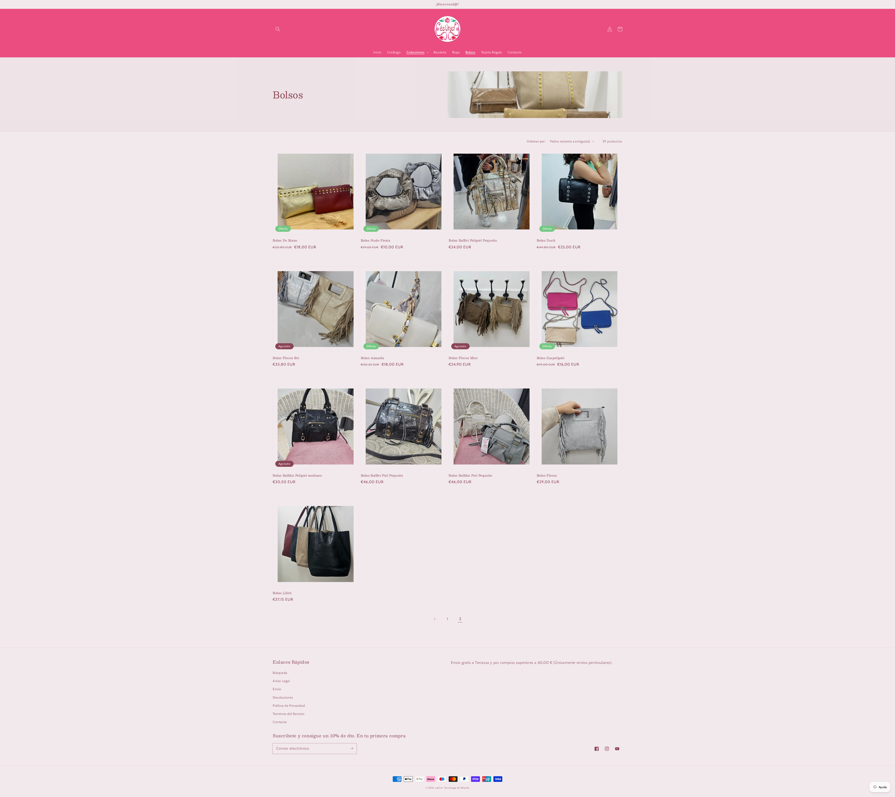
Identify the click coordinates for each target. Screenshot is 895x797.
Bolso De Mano (285, 240)
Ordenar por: (536, 141)
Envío (277, 689)
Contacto (280, 722)
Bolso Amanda (372, 358)
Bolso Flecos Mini (463, 358)
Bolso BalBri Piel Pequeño (382, 475)
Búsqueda (280, 673)
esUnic (439, 787)
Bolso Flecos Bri (286, 358)
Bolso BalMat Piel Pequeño (470, 475)
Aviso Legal (281, 681)
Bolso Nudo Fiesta (375, 240)
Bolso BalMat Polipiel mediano (297, 475)
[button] (278, 29)
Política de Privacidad (289, 705)
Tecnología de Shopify (456, 787)
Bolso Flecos (547, 475)
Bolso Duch (546, 240)
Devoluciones (283, 697)
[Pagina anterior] (435, 619)
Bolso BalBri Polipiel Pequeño (473, 240)
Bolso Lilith (282, 593)
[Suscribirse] (351, 748)
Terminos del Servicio (289, 714)
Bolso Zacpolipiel (551, 358)
